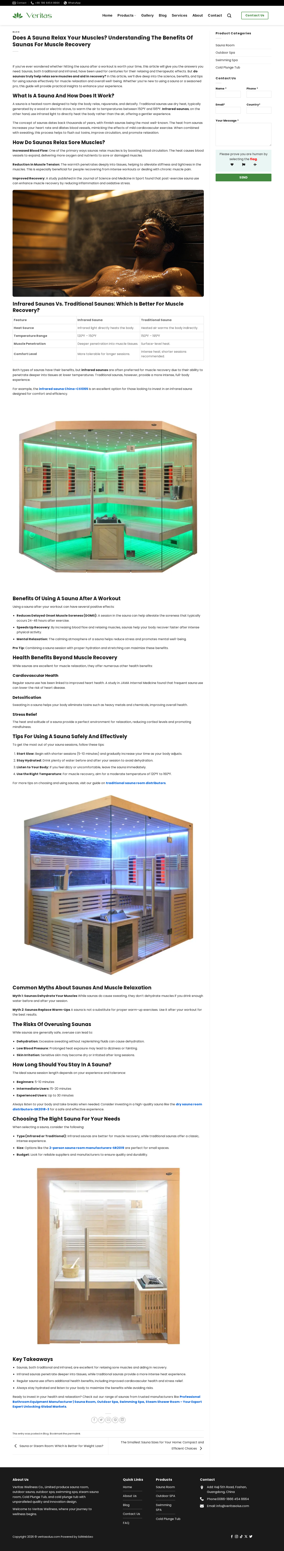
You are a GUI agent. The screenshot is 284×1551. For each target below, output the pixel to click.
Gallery (147, 15)
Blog (163, 15)
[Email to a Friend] (108, 1420)
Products (125, 15)
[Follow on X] (245, 1536)
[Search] (229, 15)
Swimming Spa (227, 60)
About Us (130, 1496)
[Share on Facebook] (94, 1420)
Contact (215, 15)
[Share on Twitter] (101, 1420)
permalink (74, 1433)
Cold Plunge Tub (228, 67)
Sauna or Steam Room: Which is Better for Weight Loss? (61, 1446)
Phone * (252, 88)
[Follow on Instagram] (236, 1536)
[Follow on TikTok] (241, 1536)
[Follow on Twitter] (250, 1536)
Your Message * (227, 121)
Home (107, 15)
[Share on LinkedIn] (122, 1420)
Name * (221, 88)
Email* (220, 104)
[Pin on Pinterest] (115, 1420)
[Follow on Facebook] (231, 1536)
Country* (253, 104)
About (197, 15)
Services (179, 15)
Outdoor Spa (225, 52)
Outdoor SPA (165, 1496)
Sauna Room (225, 45)
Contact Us (254, 15)
